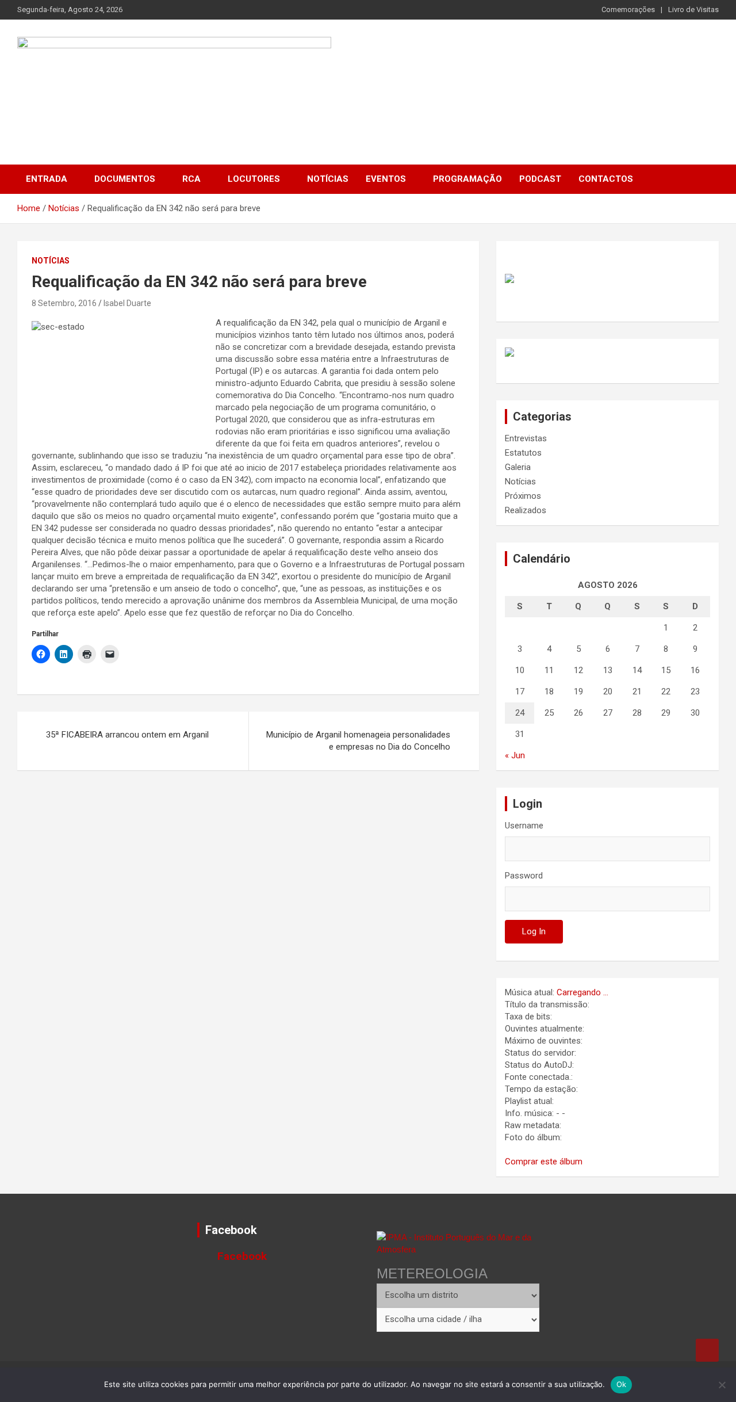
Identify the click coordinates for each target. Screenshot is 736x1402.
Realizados (525, 510)
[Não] (721, 1384)
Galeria (518, 467)
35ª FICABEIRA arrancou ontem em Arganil (127, 734)
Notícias (327, 179)
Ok (621, 1384)
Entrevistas (526, 438)
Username (524, 825)
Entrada (46, 179)
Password (524, 875)
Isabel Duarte (127, 303)
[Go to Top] (707, 1350)
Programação (467, 179)
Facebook (231, 1230)
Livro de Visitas (693, 9)
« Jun (515, 755)
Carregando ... (582, 992)
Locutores (254, 179)
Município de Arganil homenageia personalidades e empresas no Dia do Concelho (358, 740)
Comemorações (628, 9)
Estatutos (523, 453)
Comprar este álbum (543, 1161)
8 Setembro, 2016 (64, 303)
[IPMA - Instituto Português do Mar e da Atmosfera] (458, 1243)
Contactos (605, 179)
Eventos (386, 179)
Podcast (540, 179)
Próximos (523, 496)
